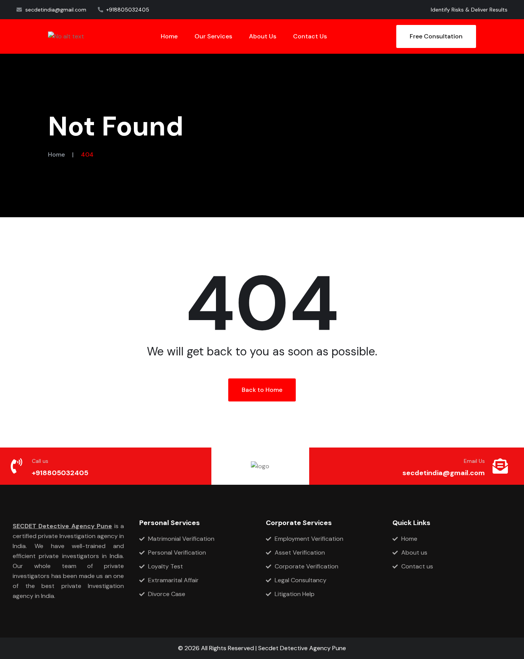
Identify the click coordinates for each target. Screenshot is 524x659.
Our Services (213, 36)
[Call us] (16, 466)
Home (169, 36)
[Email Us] (500, 466)
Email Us (474, 461)
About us (262, 36)
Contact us (310, 36)
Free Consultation (436, 36)
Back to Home (262, 390)
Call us (40, 461)
